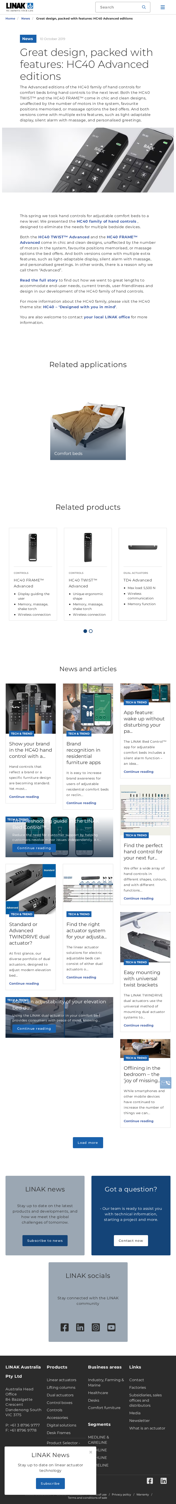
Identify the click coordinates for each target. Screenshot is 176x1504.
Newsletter (139, 1420)
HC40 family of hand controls (107, 221)
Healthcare (98, 1393)
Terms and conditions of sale (87, 1497)
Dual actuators (60, 1395)
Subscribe (50, 1483)
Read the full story (39, 280)
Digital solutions (61, 1425)
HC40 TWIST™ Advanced (63, 237)
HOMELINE (98, 1465)
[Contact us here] (165, 1083)
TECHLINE (97, 1457)
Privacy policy (121, 1494)
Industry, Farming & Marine (106, 1382)
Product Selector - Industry (63, 1445)
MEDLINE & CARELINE (98, 1440)
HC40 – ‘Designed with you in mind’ (79, 307)
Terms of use (98, 1494)
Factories (137, 1387)
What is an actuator (147, 1428)
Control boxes (59, 1402)
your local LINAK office (107, 317)
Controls (54, 1410)
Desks (93, 1400)
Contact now (131, 1241)
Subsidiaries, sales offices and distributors (145, 1400)
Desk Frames (59, 1433)
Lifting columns (61, 1387)
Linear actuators (61, 1380)
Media (134, 1413)
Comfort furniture (104, 1408)
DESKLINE (97, 1450)
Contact (136, 1380)
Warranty (142, 1494)
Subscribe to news (45, 1241)
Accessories (57, 1417)
